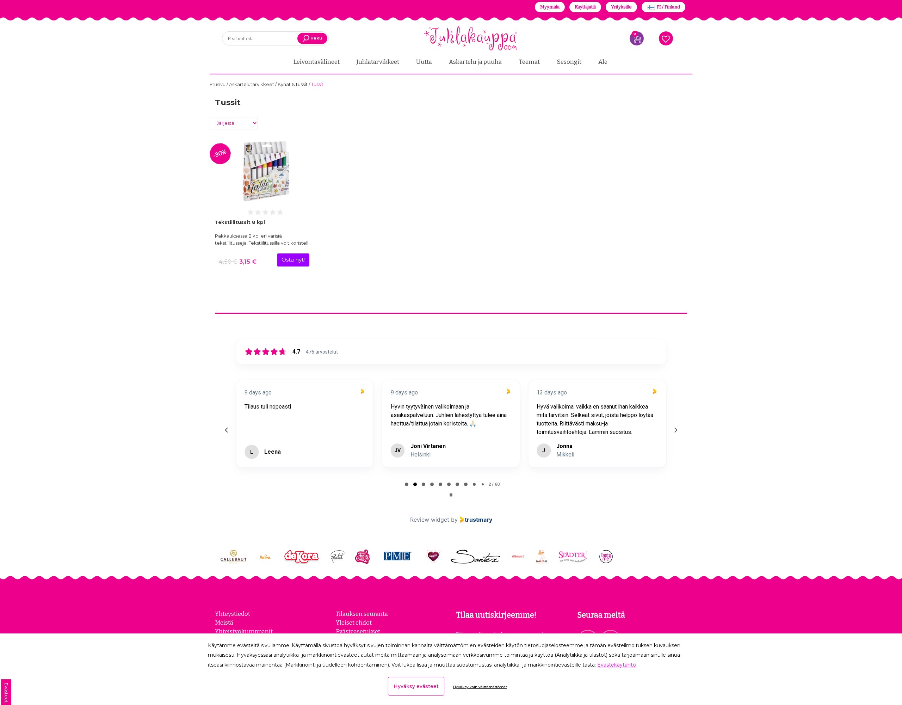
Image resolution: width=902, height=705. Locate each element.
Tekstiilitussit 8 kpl (240, 222)
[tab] (406, 484)
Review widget (429, 519)
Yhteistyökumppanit (244, 631)
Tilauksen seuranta (362, 613)
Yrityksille (621, 7)
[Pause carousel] (451, 494)
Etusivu (218, 84)
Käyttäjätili (585, 7)
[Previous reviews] (226, 430)
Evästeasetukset (358, 631)
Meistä (224, 622)
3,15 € (238, 261)
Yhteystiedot (232, 613)
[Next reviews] (675, 430)
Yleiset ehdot (354, 622)
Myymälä (550, 7)
